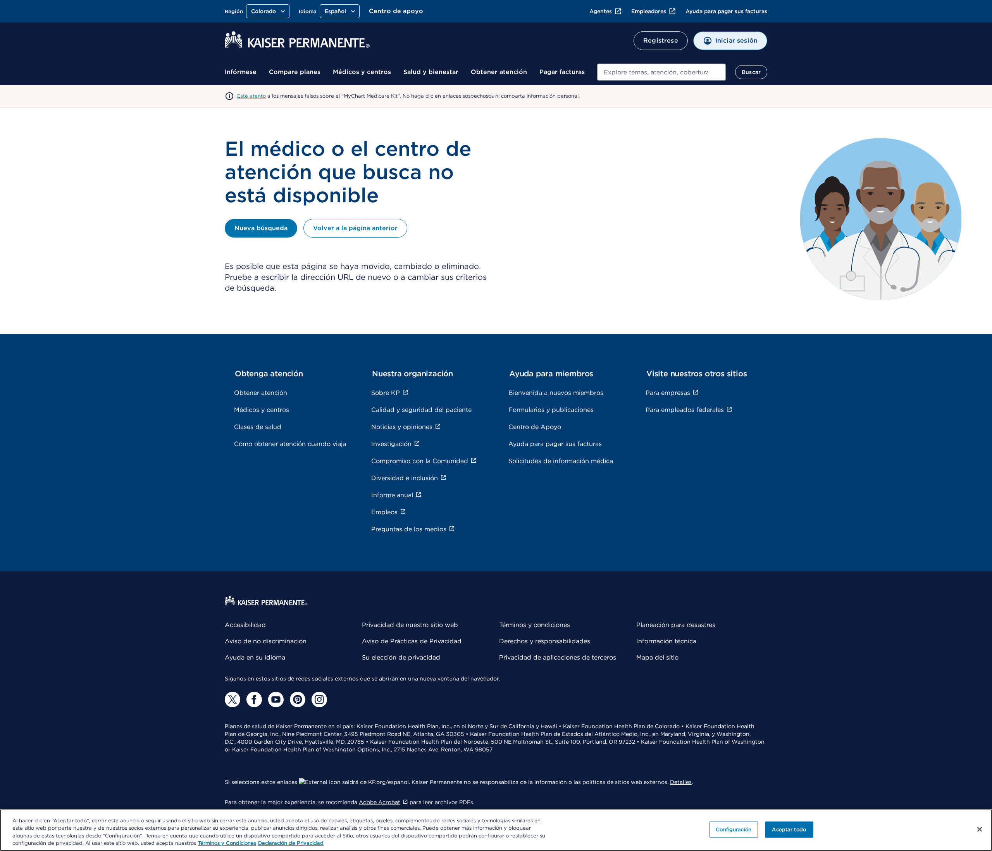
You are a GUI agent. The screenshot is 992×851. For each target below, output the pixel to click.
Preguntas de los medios (408, 529)
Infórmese (241, 72)
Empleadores (648, 11)
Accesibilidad (245, 625)
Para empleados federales (685, 409)
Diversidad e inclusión (404, 478)
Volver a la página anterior (355, 228)
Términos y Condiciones (227, 843)
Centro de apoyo (396, 11)
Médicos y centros (362, 72)
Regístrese (660, 40)
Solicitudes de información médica (560, 461)
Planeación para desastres (675, 625)
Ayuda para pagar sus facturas (726, 11)
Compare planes (294, 72)
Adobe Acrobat (379, 802)
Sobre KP (385, 392)
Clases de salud (257, 427)
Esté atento (251, 96)
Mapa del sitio (657, 657)
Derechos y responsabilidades (544, 641)
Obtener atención (499, 72)
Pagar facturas (562, 72)
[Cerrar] (979, 829)
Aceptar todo (789, 829)
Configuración (733, 829)
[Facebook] (254, 699)
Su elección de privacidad (401, 657)
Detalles (681, 782)
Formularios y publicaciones (551, 409)
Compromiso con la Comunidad (419, 461)
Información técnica (666, 641)
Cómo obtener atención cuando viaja (290, 444)
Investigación (391, 444)
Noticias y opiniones (401, 427)
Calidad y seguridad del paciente (421, 409)
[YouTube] (276, 699)
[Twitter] (232, 699)
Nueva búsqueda (261, 228)
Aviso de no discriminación (266, 641)
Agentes (600, 11)
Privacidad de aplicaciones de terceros (557, 657)
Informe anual (392, 495)
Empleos (384, 512)
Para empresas (668, 392)
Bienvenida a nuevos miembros (555, 392)
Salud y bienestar (430, 72)
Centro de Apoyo (534, 427)
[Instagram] (319, 699)
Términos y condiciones (534, 625)
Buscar (751, 72)
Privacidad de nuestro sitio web (410, 625)
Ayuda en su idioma (255, 657)
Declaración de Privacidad (291, 843)
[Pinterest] (297, 699)
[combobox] (661, 72)
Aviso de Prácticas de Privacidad (412, 641)
